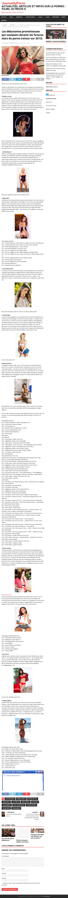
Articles (3, 17)
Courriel (4, 873)
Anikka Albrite (21, 798)
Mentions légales (50, 109)
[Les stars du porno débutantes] (8, 832)
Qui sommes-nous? (51, 105)
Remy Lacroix (25, 802)
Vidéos (63, 17)
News (11, 17)
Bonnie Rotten (32, 798)
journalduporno (15, 43)
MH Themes (47, 896)
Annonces (19, 17)
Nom (3, 868)
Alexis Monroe (10, 798)
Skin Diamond (7, 595)
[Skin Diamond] (23, 619)
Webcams (3, 20)
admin (47, 64)
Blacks (48, 17)
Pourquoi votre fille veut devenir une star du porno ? (37, 836)
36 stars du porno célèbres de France (22, 841)
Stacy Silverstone (19, 805)
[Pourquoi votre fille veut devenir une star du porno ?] (37, 830)
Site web (4, 878)
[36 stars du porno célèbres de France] (23, 833)
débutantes (6, 802)
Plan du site (49, 102)
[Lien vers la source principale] (47, 95)
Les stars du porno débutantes (8, 839)
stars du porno (31, 805)
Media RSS (52, 95)
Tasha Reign (6, 808)
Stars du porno (30, 17)
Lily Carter (16, 802)
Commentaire (5, 856)
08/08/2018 (6, 43)
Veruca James (16, 808)
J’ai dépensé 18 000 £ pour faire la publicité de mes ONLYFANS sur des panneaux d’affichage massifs (56, 59)
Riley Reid (35, 802)
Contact (48, 112)
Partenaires (55, 17)
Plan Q (40, 17)
